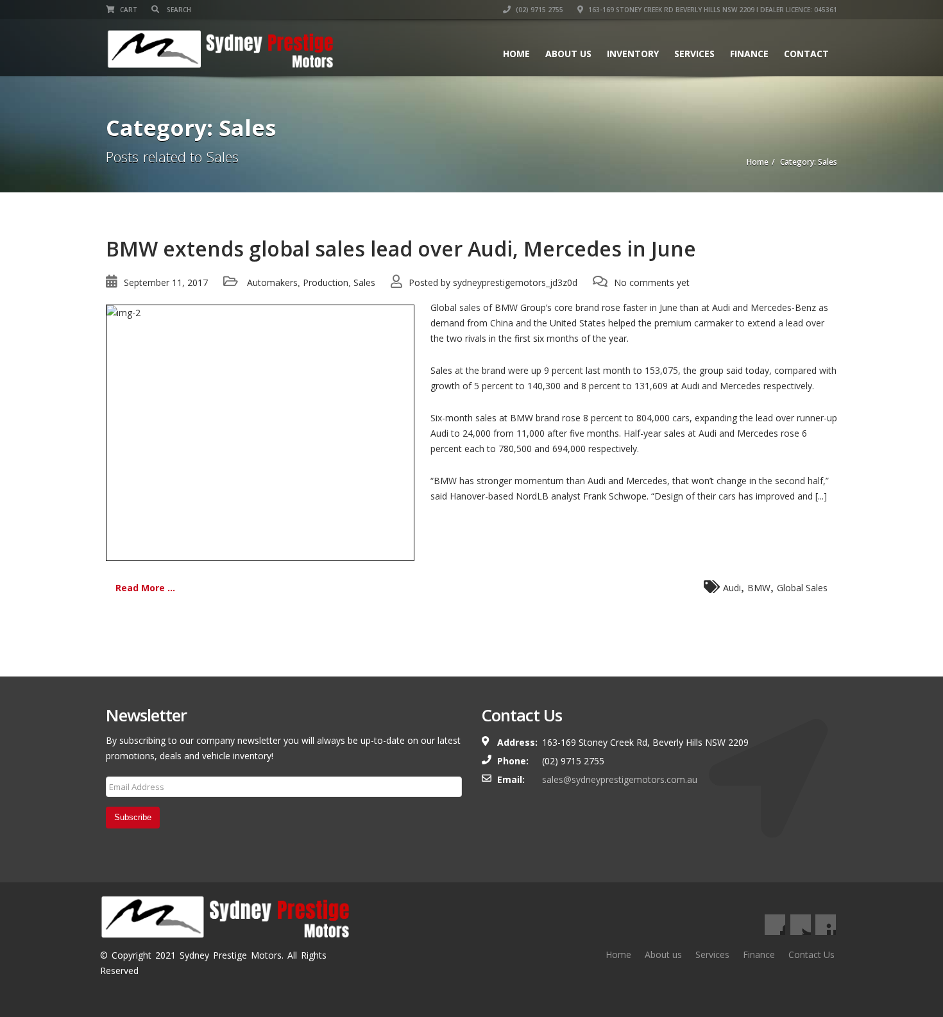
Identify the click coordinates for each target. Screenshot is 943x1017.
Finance (749, 53)
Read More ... (145, 588)
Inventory (633, 53)
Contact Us (811, 954)
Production (325, 282)
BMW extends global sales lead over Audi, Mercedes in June (401, 248)
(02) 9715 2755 (538, 9)
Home (516, 53)
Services (694, 53)
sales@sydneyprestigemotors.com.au (619, 779)
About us (663, 954)
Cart (127, 9)
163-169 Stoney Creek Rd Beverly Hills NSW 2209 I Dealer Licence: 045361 (711, 9)
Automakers (272, 282)
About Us (568, 53)
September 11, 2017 (166, 282)
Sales (364, 282)
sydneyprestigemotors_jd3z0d (515, 282)
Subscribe (132, 817)
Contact (806, 53)
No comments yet (652, 282)
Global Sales (802, 588)
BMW (758, 588)
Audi (732, 588)
